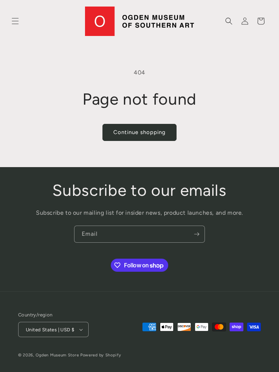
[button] (15, 21)
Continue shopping (139, 132)
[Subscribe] (197, 234)
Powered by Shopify (100, 355)
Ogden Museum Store (57, 355)
